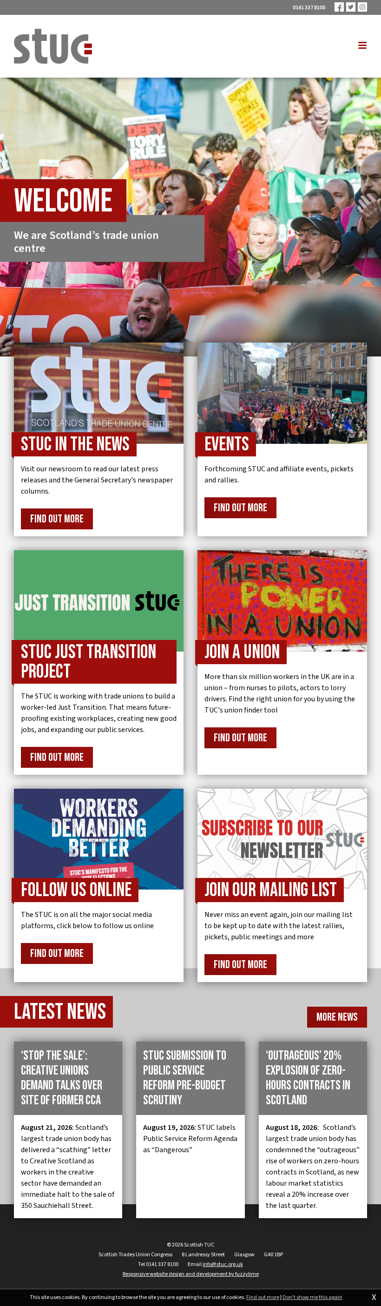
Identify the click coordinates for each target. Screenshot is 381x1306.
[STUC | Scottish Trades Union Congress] (53, 46)
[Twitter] (350, 7)
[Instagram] (362, 7)
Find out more (262, 1297)
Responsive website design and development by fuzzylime (191, 1274)
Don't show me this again (312, 1297)
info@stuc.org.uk (223, 1264)
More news (337, 1017)
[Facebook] (339, 7)
